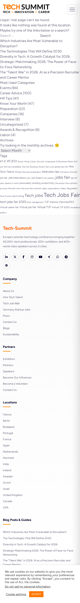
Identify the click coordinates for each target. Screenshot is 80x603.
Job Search (37, 177)
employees (50, 161)
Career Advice (11, 93)
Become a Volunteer (15, 383)
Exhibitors (9, 359)
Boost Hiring (23, 161)
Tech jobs (34, 195)
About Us (8, 291)
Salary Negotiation (69, 188)
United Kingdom (13, 495)
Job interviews (17, 177)
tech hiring (18, 196)
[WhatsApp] (57, 256)
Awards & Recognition (17, 130)
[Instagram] (32, 256)
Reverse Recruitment (31, 188)
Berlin (6, 420)
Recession (60, 183)
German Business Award (33, 167)
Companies (8, 114)
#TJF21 (12, 161)
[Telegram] (66, 256)
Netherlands (10, 451)
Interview (7, 119)
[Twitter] (14, 256)
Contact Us (10, 322)
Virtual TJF (44, 207)
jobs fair (62, 177)
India (6, 464)
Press (6, 315)
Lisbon (5, 135)
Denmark (8, 458)
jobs (28, 178)
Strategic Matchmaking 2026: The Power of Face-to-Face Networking (38, 552)
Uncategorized (11, 124)
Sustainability (11, 334)
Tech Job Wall (11, 303)
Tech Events (5, 196)
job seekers (49, 178)
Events (5, 88)
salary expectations (51, 188)
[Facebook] (23, 256)
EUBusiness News (64, 161)
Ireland (7, 470)
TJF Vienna (51, 201)
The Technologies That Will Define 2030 (31, 51)
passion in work (12, 183)
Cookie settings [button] (16, 594)
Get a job (49, 167)
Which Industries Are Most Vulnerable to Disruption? (35, 532)
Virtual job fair (27, 207)
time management (35, 202)
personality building (30, 183)
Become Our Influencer (17, 377)
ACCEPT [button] (36, 594)
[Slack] (6, 265)
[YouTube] (40, 256)
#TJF (3, 161)
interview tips (50, 171)
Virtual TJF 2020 (61, 207)
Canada (7, 501)
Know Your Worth (13, 103)
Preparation (9, 109)
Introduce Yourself (68, 172)
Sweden (8, 476)
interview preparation (31, 172)
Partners (8, 365)
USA (5, 507)
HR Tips (6, 98)
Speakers (8, 371)
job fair (3, 177)
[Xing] (49, 256)
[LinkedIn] (6, 256)
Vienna (7, 414)
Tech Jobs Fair (62, 194)
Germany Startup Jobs (16, 309)
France (7, 439)
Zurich (7, 482)
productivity (48, 183)
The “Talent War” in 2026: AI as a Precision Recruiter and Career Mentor (36, 562)
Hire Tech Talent (13, 297)
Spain (6, 445)
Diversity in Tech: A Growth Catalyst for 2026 (35, 56)
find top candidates (12, 167)
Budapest (9, 427)
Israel (6, 489)
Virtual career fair (9, 207)
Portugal (8, 433)
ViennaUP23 (66, 201)
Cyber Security (37, 161)
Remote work (14, 188)
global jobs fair (61, 167)
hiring (18, 171)
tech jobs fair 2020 (13, 202)
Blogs (6, 328)
